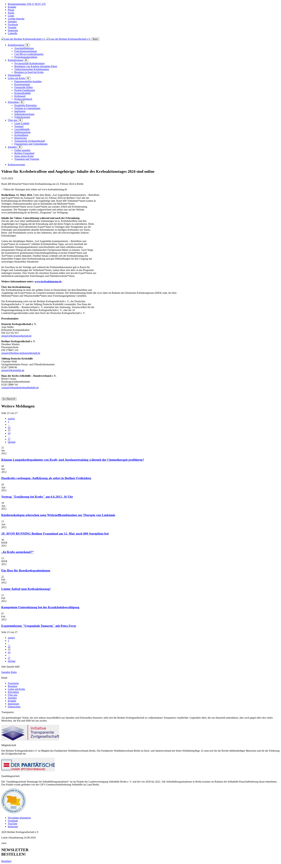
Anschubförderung (24, 48)
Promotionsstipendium (25, 57)
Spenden (12, 21)
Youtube (12, 27)
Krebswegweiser (16, 164)
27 (9, 439)
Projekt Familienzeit (24, 90)
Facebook (13, 24)
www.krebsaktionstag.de (48, 281)
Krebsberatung (15, 60)
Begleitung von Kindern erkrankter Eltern (35, 66)
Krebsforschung (16, 45)
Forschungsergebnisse (25, 51)
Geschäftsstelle (22, 129)
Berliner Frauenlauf (24, 153)
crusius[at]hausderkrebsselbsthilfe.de (20, 387)
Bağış (14, 672)
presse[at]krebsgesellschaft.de (16, 335)
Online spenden (22, 150)
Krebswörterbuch (23, 99)
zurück (11, 418)
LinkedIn (12, 33)
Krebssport (20, 96)
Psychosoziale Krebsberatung (29, 63)
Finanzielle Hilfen (23, 87)
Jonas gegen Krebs (24, 156)
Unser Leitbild (21, 123)
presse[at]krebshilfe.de (12, 370)
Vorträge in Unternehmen (27, 108)
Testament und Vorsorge (26, 159)
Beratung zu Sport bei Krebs (29, 72)
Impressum (13, 703)
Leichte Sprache (16, 18)
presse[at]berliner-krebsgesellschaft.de (20, 353)
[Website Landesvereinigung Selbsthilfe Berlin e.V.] (13, 812)
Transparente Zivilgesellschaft (29, 141)
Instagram (13, 30)
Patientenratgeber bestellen (28, 81)
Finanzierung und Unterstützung (30, 143)
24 (9, 433)
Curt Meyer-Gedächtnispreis (28, 54)
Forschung (13, 683)
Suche (11, 12)
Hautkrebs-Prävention (25, 105)
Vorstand (18, 126)
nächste (11, 442)
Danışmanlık (14, 75)
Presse (11, 9)
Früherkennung (22, 117)
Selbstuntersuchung (24, 114)
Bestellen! (6, 861)
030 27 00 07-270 (27, 4)
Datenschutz (14, 706)
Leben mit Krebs (16, 78)
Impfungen (20, 111)
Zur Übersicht (9, 399)
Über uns (12, 120)
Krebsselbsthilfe (22, 93)
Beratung (12, 686)
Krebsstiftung (21, 135)
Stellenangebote (22, 132)
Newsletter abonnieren (19, 817)
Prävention (13, 102)
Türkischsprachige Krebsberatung (31, 69)
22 (9, 427)
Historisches (20, 138)
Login (11, 15)
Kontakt (12, 7)
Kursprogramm (22, 84)
